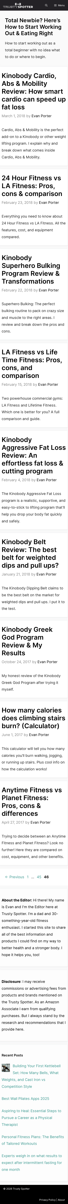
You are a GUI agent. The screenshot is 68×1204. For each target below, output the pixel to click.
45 (39, 877)
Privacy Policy (47, 1199)
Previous (14, 877)
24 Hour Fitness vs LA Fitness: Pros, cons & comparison (32, 186)
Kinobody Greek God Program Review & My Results (27, 641)
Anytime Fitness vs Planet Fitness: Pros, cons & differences (32, 801)
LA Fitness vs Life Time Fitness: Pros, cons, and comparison (32, 364)
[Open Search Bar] (46, 5)
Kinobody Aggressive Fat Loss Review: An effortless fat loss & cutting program (34, 455)
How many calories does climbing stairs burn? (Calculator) (33, 718)
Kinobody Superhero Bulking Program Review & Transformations (31, 269)
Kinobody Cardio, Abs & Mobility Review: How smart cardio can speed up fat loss (34, 91)
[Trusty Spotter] (18, 5)
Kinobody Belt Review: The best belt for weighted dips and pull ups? (30, 553)
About (61, 1199)
